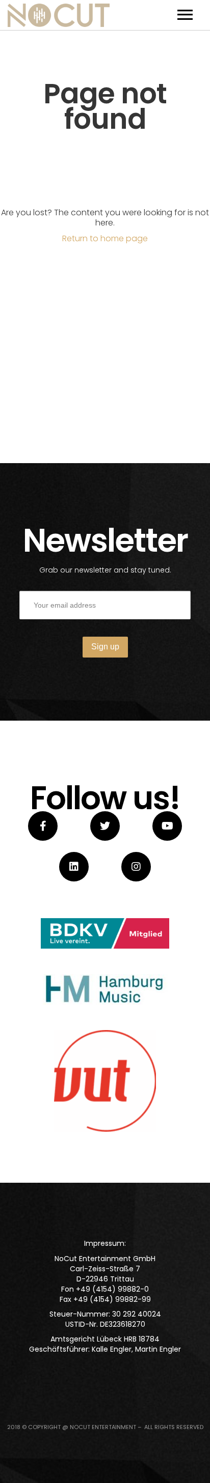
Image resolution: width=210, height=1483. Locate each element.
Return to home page (105, 238)
